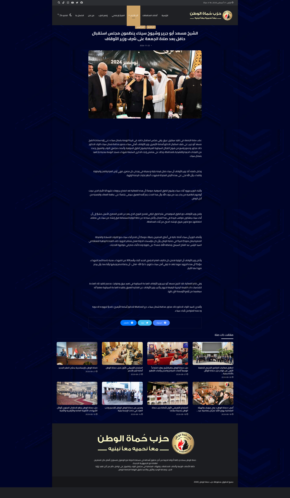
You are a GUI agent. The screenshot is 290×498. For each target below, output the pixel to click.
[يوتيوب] (72, 2)
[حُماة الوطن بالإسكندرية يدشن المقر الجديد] (77, 353)
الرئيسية (165, 15)
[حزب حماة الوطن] (210, 15)
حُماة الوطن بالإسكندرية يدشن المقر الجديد (78, 368)
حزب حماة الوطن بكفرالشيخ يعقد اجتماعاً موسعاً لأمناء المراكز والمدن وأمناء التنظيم (168, 369)
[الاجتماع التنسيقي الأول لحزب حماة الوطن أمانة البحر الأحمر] (122, 353)
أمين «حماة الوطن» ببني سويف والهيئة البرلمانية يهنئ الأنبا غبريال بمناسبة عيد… (215, 409)
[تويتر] (77, 2)
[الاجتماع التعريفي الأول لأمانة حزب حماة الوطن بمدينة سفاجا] (167, 393)
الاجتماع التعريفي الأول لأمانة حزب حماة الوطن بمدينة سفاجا (170, 409)
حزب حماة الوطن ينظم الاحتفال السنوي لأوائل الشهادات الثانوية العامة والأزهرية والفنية (77, 409)
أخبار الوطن (140, 27)
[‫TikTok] (63, 2)
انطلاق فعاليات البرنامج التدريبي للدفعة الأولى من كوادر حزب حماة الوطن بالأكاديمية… (215, 370)
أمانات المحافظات (149, 15)
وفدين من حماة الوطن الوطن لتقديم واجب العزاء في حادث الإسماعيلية (124, 409)
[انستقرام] (68, 2)
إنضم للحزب (103, 15)
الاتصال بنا (79, 15)
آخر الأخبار (134, 15)
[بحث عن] (59, 2)
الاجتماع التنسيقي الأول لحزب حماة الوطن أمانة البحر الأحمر (124, 369)
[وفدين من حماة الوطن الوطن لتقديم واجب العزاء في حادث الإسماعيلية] (122, 393)
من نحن (91, 15)
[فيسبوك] (81, 2)
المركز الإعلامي (118, 15)
